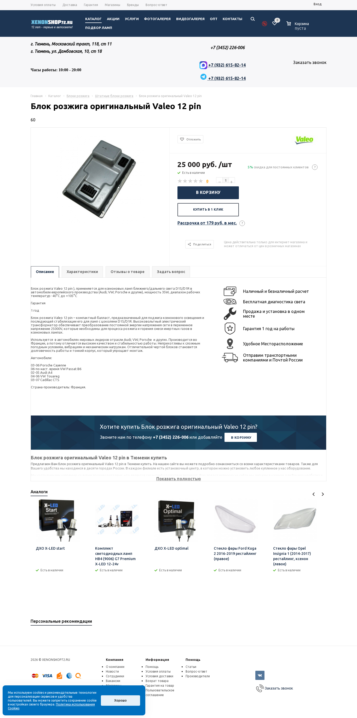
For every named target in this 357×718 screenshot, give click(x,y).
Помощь (193, 659)
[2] (185, 181)
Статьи (191, 666)
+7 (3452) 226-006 (170, 437)
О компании (115, 666)
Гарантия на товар (160, 685)
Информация (157, 659)
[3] (190, 181)
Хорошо (120, 700)
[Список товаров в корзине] (298, 27)
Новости (112, 671)
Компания (114, 659)
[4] (195, 181)
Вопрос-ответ (196, 671)
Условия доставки (159, 676)
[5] (201, 181)
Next (322, 494)
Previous (314, 494)
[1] (180, 181)
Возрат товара (157, 681)
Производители (198, 676)
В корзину (208, 192)
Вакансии (113, 681)
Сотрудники (115, 676)
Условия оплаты (158, 671)
